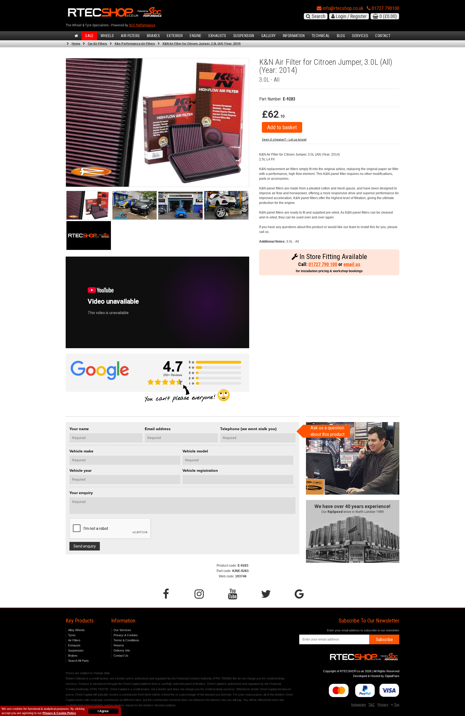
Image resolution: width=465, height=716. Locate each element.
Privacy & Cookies (126, 635)
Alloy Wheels (76, 630)
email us (351, 264)
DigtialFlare (392, 676)
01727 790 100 (322, 264)
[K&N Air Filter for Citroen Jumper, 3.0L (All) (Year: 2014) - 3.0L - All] (157, 122)
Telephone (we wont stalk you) (248, 429)
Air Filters (130, 36)
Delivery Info (122, 650)
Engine (195, 36)
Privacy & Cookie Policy (59, 713)
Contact (382, 36)
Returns (119, 645)
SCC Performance (142, 25)
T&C (371, 705)
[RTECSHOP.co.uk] (88, 235)
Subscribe (384, 639)
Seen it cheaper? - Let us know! (284, 139)
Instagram (358, 705)
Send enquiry (84, 546)
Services (360, 36)
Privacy (383, 705)
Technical (321, 36)
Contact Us (121, 655)
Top (396, 705)
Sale (89, 36)
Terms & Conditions (126, 640)
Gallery (268, 36)
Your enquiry (81, 493)
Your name (79, 429)
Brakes (153, 36)
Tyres (72, 635)
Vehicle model (195, 451)
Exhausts (217, 36)
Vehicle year (80, 470)
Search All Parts (78, 660)
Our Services (122, 630)
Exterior (175, 36)
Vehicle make (81, 451)
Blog (341, 36)
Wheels (107, 36)
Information (294, 36)
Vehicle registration (200, 470)
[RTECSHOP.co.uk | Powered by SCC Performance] (134, 205)
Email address (158, 429)
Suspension (243, 36)
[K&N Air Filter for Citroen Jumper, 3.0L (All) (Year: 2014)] (88, 205)
